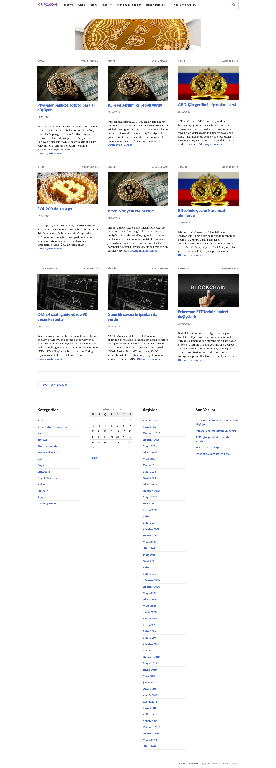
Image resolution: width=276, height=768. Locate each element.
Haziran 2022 (151, 490)
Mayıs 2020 (150, 593)
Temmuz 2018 (151, 727)
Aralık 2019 (150, 618)
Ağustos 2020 (151, 580)
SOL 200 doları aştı (54, 209)
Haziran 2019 (151, 656)
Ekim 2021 (149, 516)
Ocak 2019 (149, 688)
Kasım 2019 (150, 625)
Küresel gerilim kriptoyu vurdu (135, 105)
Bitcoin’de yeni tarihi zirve (131, 211)
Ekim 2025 (149, 426)
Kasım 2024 (150, 465)
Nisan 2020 (150, 599)
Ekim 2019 (149, 631)
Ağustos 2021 (151, 529)
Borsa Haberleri (47, 452)
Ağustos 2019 (151, 644)
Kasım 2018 (150, 701)
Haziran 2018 (151, 733)
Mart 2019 (149, 676)
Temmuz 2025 (151, 433)
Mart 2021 (149, 554)
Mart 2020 (149, 605)
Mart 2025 (149, 458)
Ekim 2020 (149, 567)
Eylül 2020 (149, 573)
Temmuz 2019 (151, 650)
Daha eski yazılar (55, 384)
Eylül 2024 (149, 471)
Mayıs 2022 (150, 497)
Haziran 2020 (151, 586)
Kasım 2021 (150, 510)
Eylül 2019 (149, 637)
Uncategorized (47, 503)
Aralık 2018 (150, 695)
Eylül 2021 (149, 522)
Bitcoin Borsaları (155, 5)
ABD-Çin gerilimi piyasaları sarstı (208, 105)
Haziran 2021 (151, 535)
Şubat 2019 (149, 682)
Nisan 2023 (150, 484)
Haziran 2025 (151, 439)
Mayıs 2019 (150, 663)
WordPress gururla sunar (190, 764)
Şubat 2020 (150, 612)
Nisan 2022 (150, 503)
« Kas (93, 457)
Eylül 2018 (149, 714)
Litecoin (42, 490)
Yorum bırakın (89, 61)
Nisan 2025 (150, 452)
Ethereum (183, 269)
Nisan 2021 (149, 548)
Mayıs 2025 (150, 446)
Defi (40, 458)
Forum (93, 5)
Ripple (41, 497)
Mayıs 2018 (150, 739)
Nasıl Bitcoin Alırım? (185, 5)
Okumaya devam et (49, 153)
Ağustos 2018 (151, 720)
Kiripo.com (47, 4)
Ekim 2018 (149, 708)
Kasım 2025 (150, 420)
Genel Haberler (47, 478)
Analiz (81, 5)
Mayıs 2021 (150, 541)
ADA (40, 420)
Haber (104, 5)
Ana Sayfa (67, 5)
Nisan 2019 (150, 669)
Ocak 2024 (149, 478)
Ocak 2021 (149, 561)
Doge (40, 465)
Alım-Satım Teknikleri (129, 5)
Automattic (216, 764)
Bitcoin (41, 61)
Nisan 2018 (150, 746)
